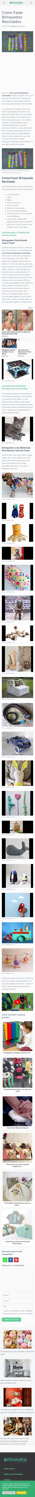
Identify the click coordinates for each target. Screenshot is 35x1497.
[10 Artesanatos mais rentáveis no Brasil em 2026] (18, 1347)
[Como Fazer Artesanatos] (16, 3)
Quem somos (9, 1469)
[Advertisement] (17, 73)
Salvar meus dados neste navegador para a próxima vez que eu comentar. (18, 1312)
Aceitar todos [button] (21, 1492)
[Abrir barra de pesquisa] (31, 3)
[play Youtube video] (17, 1002)
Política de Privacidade (13, 1474)
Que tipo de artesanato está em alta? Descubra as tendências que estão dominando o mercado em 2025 (14, 1441)
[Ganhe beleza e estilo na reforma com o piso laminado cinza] (18, 1376)
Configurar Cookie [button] (8, 1492)
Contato (7, 1480)
